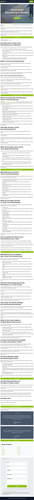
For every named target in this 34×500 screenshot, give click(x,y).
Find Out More (17, 378)
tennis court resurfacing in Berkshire (10, 101)
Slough (2, 404)
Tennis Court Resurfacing (8, 24)
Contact (31, 1)
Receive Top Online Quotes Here (17, 406)
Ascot (9, 404)
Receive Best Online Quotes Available (17, 169)
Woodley (18, 448)
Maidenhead (13, 404)
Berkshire (18, 449)
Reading (18, 451)
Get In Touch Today (17, 37)
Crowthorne (3, 454)
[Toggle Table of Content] (9, 40)
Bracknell (3, 451)
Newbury (18, 454)
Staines (7, 404)
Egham (4, 404)
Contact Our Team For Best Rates (17, 95)
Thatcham (18, 452)
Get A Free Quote (17, 440)
